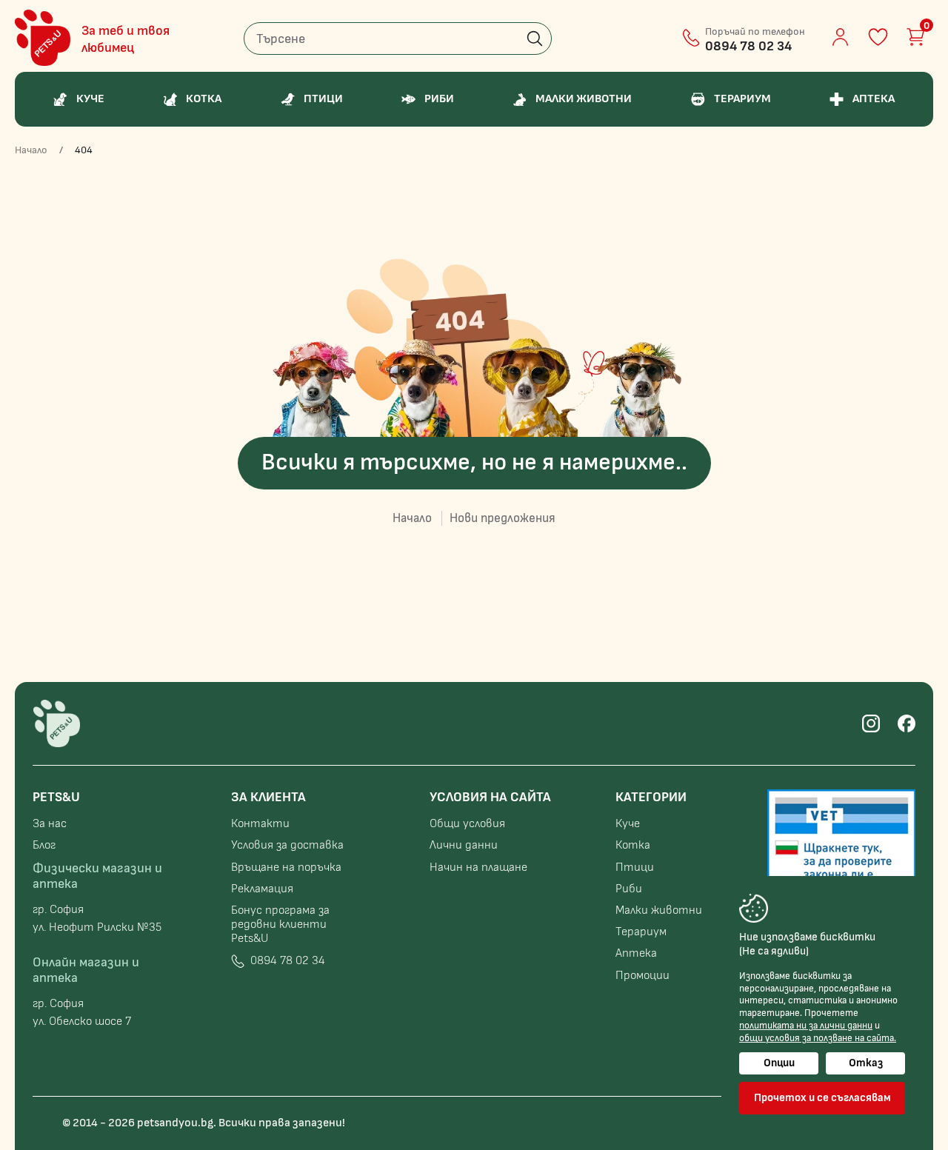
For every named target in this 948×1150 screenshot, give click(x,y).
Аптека (636, 953)
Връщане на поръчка (286, 867)
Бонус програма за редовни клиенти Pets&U (280, 924)
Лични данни (464, 845)
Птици (634, 867)
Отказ (866, 1063)
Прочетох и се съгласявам (822, 1098)
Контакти (260, 824)
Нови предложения (502, 518)
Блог (44, 845)
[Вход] (840, 37)
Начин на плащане (478, 867)
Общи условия (467, 824)
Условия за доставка (287, 845)
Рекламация (262, 889)
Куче (627, 824)
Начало (31, 150)
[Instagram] (871, 723)
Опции (779, 1063)
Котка (632, 845)
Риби (628, 889)
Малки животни (658, 910)
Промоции (642, 976)
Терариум (641, 932)
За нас (50, 824)
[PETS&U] (42, 38)
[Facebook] (906, 723)
